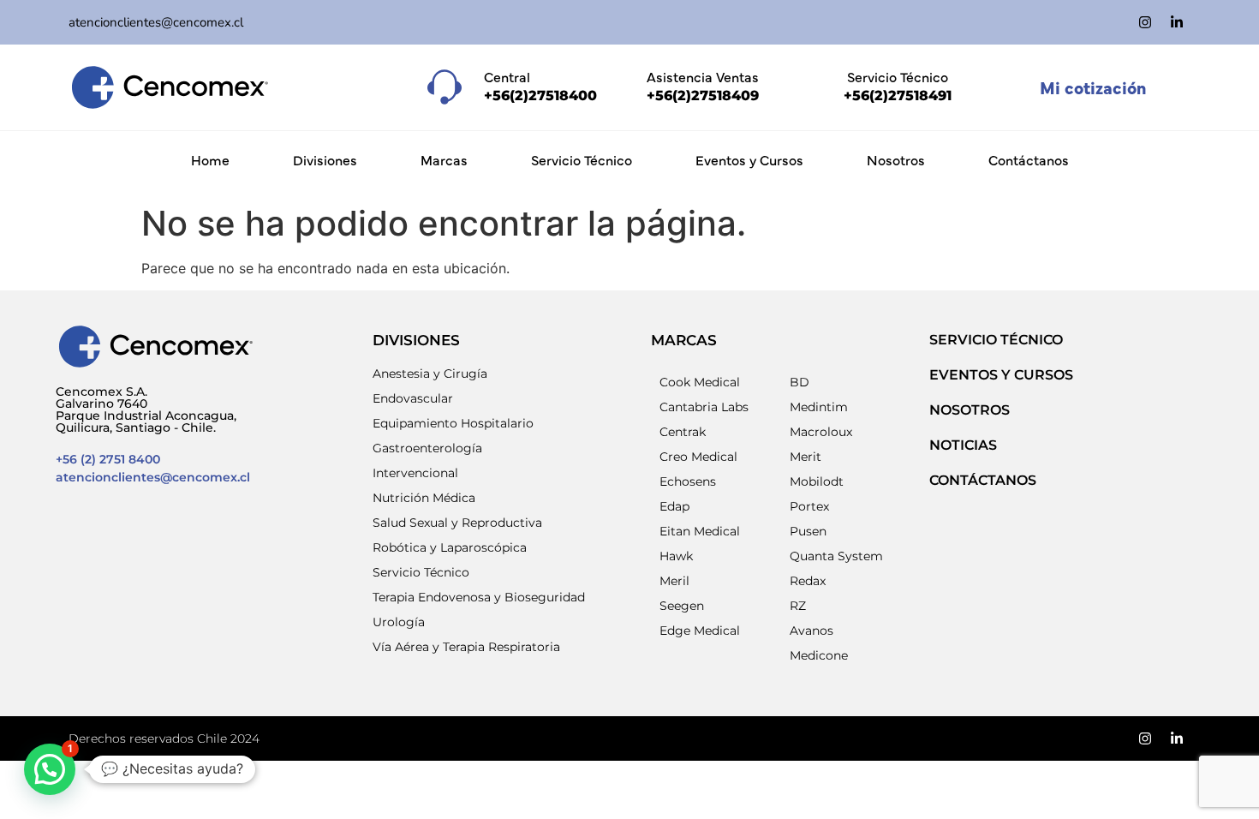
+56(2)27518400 (540, 95)
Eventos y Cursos (749, 159)
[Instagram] (1145, 22)
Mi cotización (1093, 87)
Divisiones (325, 159)
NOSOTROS (969, 410)
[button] (49, 769)
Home (210, 159)
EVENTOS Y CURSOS (1001, 375)
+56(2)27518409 (703, 95)
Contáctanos (1028, 159)
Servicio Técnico (581, 159)
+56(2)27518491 (898, 95)
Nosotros (896, 159)
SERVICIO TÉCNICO (996, 340)
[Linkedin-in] (1176, 22)
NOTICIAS (963, 445)
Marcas (444, 159)
